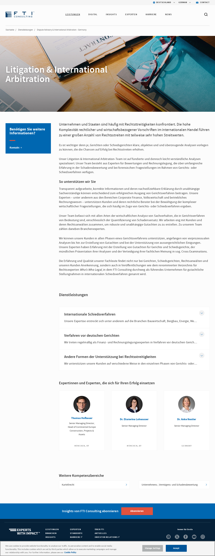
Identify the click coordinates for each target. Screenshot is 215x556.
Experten (131, 14)
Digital (92, 14)
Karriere (151, 14)
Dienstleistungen (25, 29)
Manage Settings (152, 548)
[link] (28, 138)
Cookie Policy (70, 552)
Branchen (51, 533)
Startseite (10, 29)
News (168, 14)
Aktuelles (101, 533)
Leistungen (72, 14)
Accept (176, 548)
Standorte (76, 533)
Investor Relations (106, 537)
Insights (111, 14)
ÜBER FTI (99, 529)
